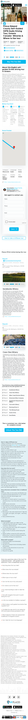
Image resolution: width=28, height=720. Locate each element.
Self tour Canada (5, 673)
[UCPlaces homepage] (14, 702)
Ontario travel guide (20, 675)
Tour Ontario (17, 640)
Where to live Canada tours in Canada (11, 664)
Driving (20, 171)
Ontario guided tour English (8, 638)
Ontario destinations (17, 683)
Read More (7, 313)
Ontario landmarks (17, 682)
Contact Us (14, 712)
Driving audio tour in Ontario (8, 655)
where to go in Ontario (7, 679)
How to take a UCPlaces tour (14, 238)
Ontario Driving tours (18, 641)
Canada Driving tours (6, 649)
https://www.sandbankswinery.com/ (13, 316)
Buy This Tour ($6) (14, 62)
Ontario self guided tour (7, 640)
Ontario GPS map (16, 657)
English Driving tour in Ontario (8, 648)
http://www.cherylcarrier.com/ (12, 182)
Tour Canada (15, 642)
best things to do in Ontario (8, 680)
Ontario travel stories (16, 673)
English (12, 171)
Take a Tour (9, 710)
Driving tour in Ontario (6, 641)
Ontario (20, 176)
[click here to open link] (3, 182)
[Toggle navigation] (26, 5)
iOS (19, 445)
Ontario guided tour (20, 637)
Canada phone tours (6, 668)
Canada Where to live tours (8, 663)
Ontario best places (6, 682)
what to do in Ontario (19, 679)
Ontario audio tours (21, 656)
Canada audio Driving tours (8, 656)
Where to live (6, 171)
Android (14, 445)
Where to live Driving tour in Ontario (10, 660)
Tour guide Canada (6, 642)
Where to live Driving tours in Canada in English (13, 665)
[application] (14, 57)
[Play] (4, 57)
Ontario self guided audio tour (9, 653)
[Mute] (19, 57)
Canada (12, 176)
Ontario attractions (6, 683)
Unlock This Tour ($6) (14, 430)
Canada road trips (6, 672)
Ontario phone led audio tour (9, 669)
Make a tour (18, 710)
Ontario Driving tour (6, 651)
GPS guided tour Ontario (18, 667)
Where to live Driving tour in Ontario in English (13, 661)
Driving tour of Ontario (19, 649)
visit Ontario (18, 676)
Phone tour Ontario (6, 667)
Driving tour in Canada (7, 644)
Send (13, 229)
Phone (5, 205)
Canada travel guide (6, 677)
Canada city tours (22, 671)
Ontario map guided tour (7, 676)
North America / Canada (5, 178)
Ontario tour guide (19, 636)
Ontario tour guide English (8, 637)
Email (5, 212)
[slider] (23, 57)
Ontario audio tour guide (18, 651)
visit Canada (16, 677)
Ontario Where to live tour (8, 659)
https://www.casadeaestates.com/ (13, 379)
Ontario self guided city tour (8, 671)
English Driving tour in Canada (9, 645)
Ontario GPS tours (6, 657)
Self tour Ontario (15, 672)
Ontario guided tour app (7, 675)
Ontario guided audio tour (8, 652)
